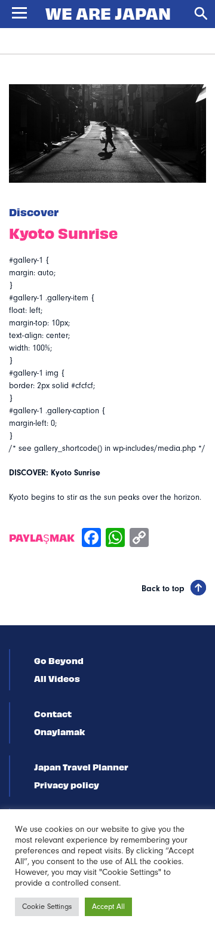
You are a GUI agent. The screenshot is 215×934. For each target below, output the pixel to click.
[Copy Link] (139, 539)
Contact (53, 713)
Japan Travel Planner (81, 766)
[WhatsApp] (115, 539)
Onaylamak (59, 731)
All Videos (57, 678)
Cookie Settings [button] (47, 906)
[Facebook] (91, 539)
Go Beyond (59, 660)
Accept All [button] (108, 906)
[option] (107, 133)
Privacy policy (66, 784)
